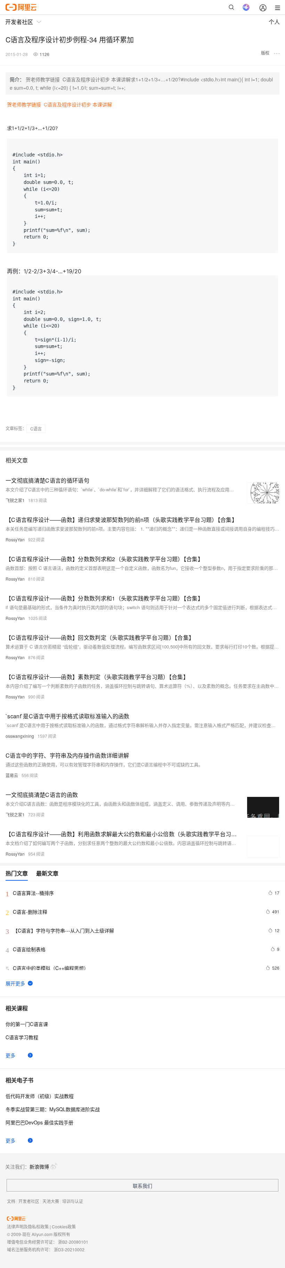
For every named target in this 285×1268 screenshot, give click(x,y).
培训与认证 (72, 1201)
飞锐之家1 (15, 500)
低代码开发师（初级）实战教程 (40, 1095)
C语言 (36, 428)
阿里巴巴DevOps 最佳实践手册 (39, 1122)
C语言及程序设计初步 (67, 104)
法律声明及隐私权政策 (28, 1226)
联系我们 (142, 1185)
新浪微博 (39, 1166)
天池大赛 (50, 1201)
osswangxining (20, 736)
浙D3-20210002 (69, 1249)
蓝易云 (12, 775)
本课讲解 (102, 104)
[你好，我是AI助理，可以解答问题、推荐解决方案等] (246, 7)
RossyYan (15, 539)
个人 (274, 22)
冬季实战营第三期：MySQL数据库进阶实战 (53, 1109)
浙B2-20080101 (73, 1242)
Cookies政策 (64, 1226)
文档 (11, 1201)
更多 (10, 1055)
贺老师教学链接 (24, 104)
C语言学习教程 (22, 1037)
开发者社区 (28, 1201)
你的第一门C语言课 (27, 1023)
